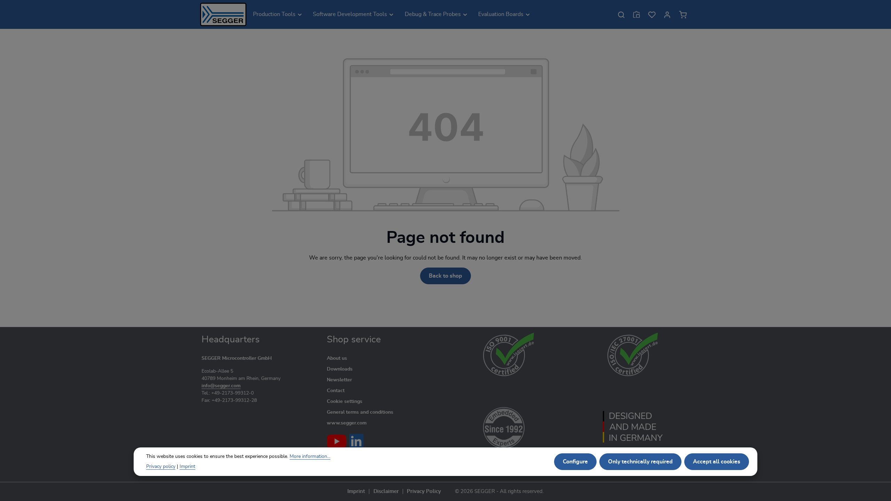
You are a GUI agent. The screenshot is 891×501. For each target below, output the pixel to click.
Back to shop (445, 276)
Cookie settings (344, 401)
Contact (336, 390)
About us (337, 358)
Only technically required (640, 461)
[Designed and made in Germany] (633, 426)
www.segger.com (346, 423)
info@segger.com (221, 385)
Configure (575, 461)
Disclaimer (386, 491)
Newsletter (339, 379)
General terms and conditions (360, 412)
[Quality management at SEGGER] (508, 354)
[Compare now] (637, 15)
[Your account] (667, 15)
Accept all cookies (716, 461)
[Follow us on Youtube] (336, 441)
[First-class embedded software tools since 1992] (508, 426)
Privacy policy (160, 466)
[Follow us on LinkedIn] (357, 441)
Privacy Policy (424, 491)
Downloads (340, 369)
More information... (310, 456)
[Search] (621, 15)
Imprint (356, 491)
